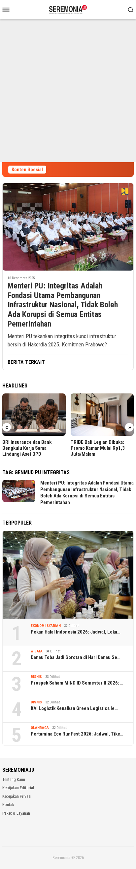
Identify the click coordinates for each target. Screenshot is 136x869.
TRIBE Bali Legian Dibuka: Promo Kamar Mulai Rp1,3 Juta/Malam (98, 448)
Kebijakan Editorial (18, 787)
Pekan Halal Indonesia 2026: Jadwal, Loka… (75, 632)
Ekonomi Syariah (46, 626)
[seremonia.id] (68, 9)
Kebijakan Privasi (16, 796)
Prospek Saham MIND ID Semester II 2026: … (77, 683)
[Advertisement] (68, 91)
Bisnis (36, 677)
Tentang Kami (13, 779)
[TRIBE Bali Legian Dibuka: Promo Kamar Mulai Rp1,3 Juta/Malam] (102, 414)
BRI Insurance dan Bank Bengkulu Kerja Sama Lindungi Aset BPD (26, 448)
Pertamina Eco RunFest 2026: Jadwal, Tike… (77, 734)
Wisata (37, 651)
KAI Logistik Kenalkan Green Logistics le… (74, 708)
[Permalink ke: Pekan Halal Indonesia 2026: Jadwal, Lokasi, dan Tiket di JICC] (68, 575)
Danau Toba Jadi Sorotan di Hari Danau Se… (75, 657)
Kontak (8, 804)
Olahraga (40, 728)
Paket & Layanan (16, 813)
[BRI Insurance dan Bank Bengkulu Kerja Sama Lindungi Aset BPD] (34, 414)
